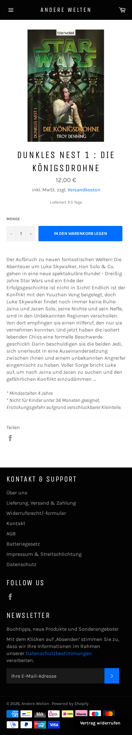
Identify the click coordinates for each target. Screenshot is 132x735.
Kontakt (15, 523)
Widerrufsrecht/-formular (36, 513)
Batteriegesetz (23, 544)
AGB (11, 534)
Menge (13, 219)
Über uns (16, 493)
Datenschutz (21, 564)
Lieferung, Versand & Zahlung (41, 503)
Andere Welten (66, 9)
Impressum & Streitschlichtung (44, 554)
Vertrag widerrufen (100, 723)
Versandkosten (84, 190)
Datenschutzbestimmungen (59, 653)
